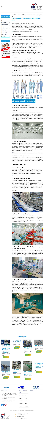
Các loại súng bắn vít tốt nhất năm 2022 (17, 341)
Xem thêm (17, 347)
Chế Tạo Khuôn (3, 22)
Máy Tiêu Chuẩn (4, 32)
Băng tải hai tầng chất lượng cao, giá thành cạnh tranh (28, 373)
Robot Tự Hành (3, 34)
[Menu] (1, 6)
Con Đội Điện (3, 36)
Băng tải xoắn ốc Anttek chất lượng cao (28, 349)
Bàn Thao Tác (3, 30)
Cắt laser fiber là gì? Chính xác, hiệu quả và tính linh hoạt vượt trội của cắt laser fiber (39, 365)
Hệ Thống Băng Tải (4, 28)
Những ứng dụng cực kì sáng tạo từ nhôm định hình (17, 371)
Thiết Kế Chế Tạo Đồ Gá (4, 19)
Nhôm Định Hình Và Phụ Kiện (4, 25)
